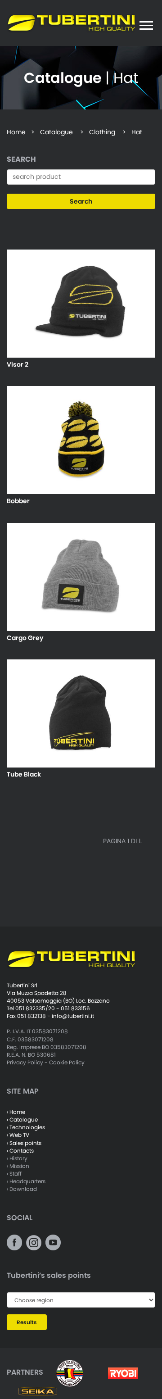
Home (16, 131)
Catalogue (56, 131)
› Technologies (26, 1127)
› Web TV (18, 1135)
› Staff (14, 1173)
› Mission (18, 1166)
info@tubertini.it (73, 1016)
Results (27, 1322)
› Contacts (20, 1150)
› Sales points (24, 1143)
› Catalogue (22, 1119)
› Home (16, 1112)
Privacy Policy (25, 1062)
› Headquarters (26, 1181)
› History (17, 1158)
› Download (22, 1189)
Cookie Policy (67, 1062)
